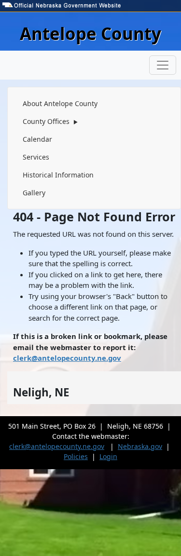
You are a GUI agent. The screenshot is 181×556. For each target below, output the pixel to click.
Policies (76, 456)
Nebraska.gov (140, 446)
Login (108, 456)
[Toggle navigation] (162, 65)
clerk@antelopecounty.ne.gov (67, 358)
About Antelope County (60, 103)
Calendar (37, 139)
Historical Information (58, 174)
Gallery (34, 192)
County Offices (50, 121)
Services (36, 157)
